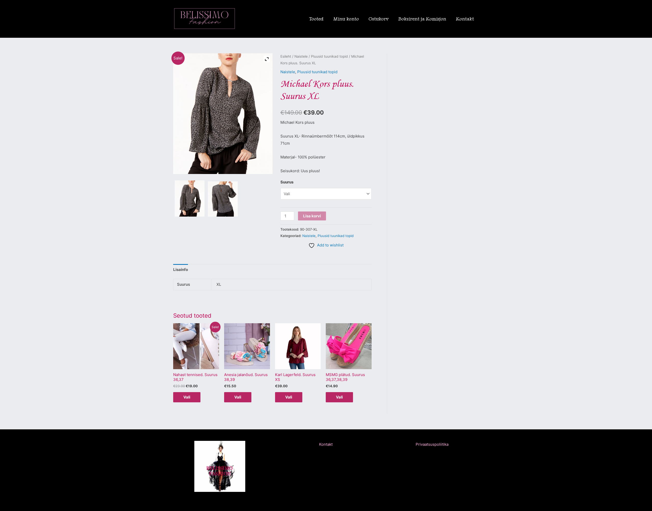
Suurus (286, 182)
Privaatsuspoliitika (432, 444)
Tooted (316, 19)
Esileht (285, 56)
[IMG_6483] (190, 198)
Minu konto (346, 19)
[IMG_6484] (223, 199)
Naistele (301, 56)
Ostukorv (379, 19)
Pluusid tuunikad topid (329, 56)
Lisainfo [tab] (180, 269)
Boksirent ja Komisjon (422, 19)
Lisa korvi (312, 216)
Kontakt (465, 19)
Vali (186, 397)
